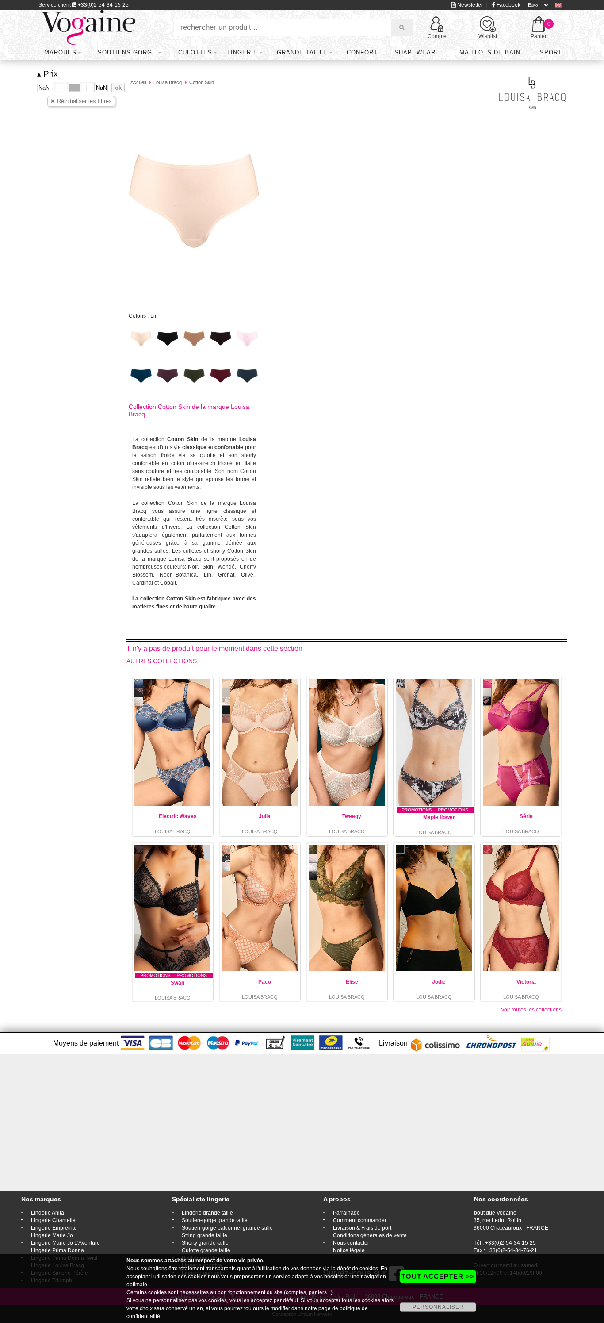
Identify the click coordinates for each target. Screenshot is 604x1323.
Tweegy (351, 816)
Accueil (138, 82)
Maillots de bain (489, 52)
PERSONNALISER (438, 1307)
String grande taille (204, 1235)
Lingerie (242, 52)
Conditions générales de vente (370, 1235)
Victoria (526, 982)
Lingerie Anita (47, 1213)
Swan (177, 983)
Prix (47, 73)
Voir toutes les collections (531, 1010)
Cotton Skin (201, 82)
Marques (60, 52)
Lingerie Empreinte (54, 1228)
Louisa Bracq (167, 82)
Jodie (439, 982)
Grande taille (302, 52)
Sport (551, 52)
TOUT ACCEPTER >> (437, 1276)
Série (526, 816)
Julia (265, 816)
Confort (362, 52)
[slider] (61, 87)
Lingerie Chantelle (53, 1220)
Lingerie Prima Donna (57, 1250)
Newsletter (469, 5)
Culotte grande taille (206, 1250)
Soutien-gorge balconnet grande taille (227, 1228)
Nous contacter (351, 1243)
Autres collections (161, 661)
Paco (264, 982)
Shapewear (415, 52)
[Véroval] (88, 27)
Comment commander (359, 1220)
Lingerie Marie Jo (52, 1235)
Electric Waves (178, 816)
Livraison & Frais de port (362, 1228)
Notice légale (349, 1250)
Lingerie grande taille (207, 1213)
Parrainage (346, 1213)
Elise (352, 982)
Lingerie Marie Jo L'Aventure (65, 1243)
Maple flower (439, 817)
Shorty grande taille (205, 1243)
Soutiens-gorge (127, 52)
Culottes (195, 52)
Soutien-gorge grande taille (215, 1220)
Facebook (507, 5)
